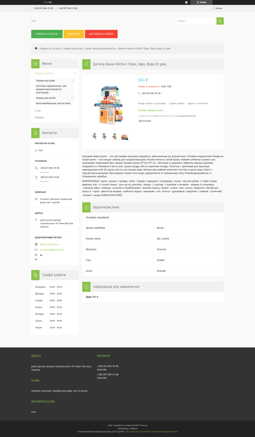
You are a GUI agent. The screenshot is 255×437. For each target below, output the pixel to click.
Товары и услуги (46, 34)
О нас (38, 111)
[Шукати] (220, 21)
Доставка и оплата (101, 34)
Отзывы (39, 117)
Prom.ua (143, 425)
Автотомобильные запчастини (53, 103)
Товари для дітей (73, 48)
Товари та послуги (50, 48)
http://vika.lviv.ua (49, 244)
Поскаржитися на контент (137, 432)
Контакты (74, 34)
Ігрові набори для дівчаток (100, 48)
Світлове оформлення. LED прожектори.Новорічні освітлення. (51, 89)
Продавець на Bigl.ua (127, 429)
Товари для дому (45, 81)
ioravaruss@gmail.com (52, 250)
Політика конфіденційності (165, 432)
